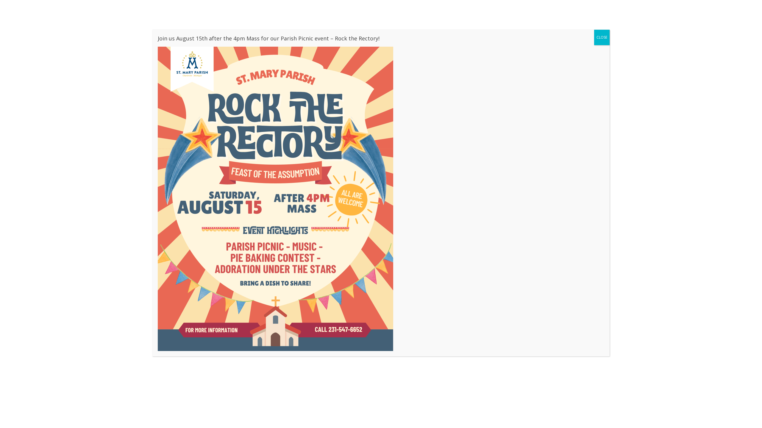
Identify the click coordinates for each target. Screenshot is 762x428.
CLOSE (602, 37)
